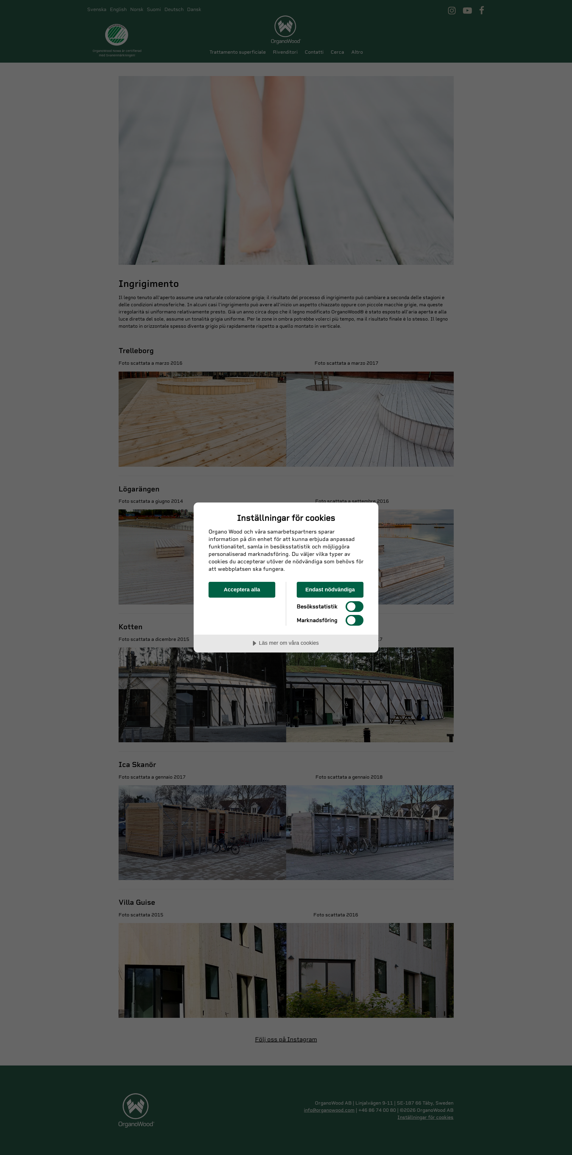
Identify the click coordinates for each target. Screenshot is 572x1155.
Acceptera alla (242, 590)
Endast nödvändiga (330, 590)
